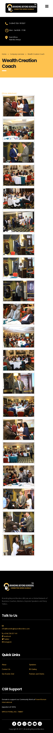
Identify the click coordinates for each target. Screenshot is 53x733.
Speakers (32, 665)
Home (4, 54)
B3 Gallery (33, 669)
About (4, 665)
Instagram (7, 642)
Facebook (7, 636)
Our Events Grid (8, 674)
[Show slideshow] (9, 93)
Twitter (6, 639)
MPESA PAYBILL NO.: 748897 (12, 712)
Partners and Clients (36, 674)
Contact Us (6, 669)
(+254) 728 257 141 (10, 633)
